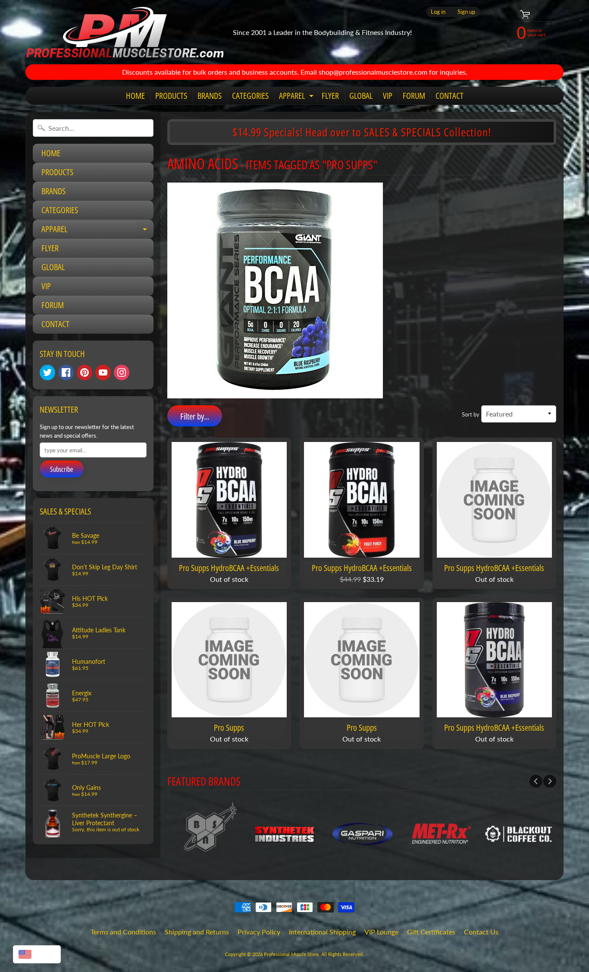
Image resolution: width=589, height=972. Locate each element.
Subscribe (61, 469)
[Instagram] (121, 372)
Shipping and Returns (197, 932)
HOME (135, 95)
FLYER (330, 95)
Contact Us (481, 932)
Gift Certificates (431, 932)
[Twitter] (47, 372)
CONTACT (449, 95)
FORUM (414, 95)
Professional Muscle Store (291, 954)
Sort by (470, 414)
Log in (438, 12)
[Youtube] (103, 372)
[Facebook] (66, 372)
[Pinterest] (84, 372)
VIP (387, 95)
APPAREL (297, 97)
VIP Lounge (381, 932)
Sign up (466, 12)
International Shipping (322, 932)
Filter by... (194, 416)
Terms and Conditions (123, 932)
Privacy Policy (259, 932)
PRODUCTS (171, 95)
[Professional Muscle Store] (124, 32)
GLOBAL (361, 95)
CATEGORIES (250, 95)
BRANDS (209, 95)
